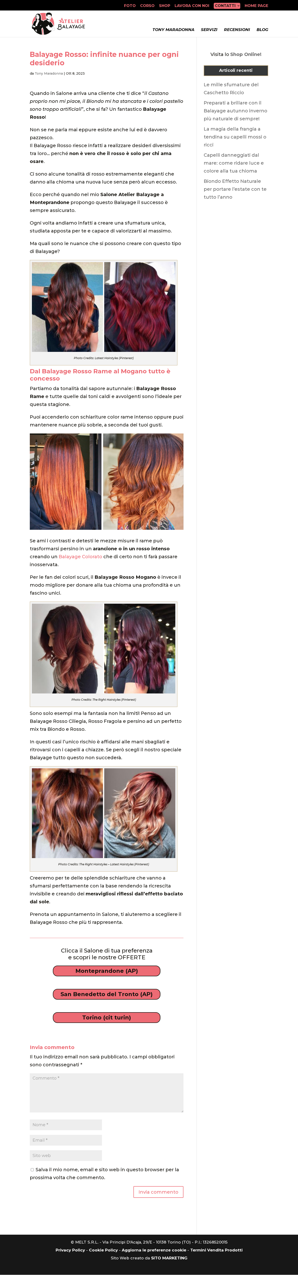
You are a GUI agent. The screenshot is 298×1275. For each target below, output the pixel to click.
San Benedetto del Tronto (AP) (107, 994)
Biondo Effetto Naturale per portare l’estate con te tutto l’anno (235, 189)
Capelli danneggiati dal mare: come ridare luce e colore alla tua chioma (234, 163)
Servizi (209, 29)
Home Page (256, 6)
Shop (164, 6)
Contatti (225, 6)
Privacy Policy (70, 1250)
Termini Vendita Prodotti (216, 1250)
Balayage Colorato (80, 556)
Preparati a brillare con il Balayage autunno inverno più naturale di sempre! (235, 110)
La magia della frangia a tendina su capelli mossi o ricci (235, 137)
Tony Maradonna (173, 29)
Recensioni (237, 29)
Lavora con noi (192, 6)
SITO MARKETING (169, 1258)
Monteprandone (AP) (106, 970)
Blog (262, 29)
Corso (147, 6)
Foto (130, 6)
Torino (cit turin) (106, 1017)
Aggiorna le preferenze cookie (154, 1250)
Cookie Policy (103, 1250)
